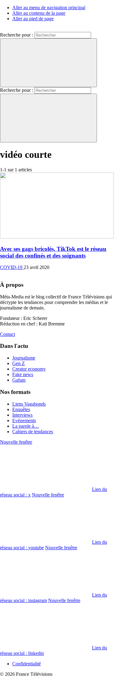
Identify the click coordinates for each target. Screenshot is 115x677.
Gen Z (18, 363)
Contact (7, 334)
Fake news (22, 374)
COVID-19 (12, 267)
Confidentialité (26, 663)
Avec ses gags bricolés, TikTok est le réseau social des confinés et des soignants (53, 252)
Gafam (18, 380)
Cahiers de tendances (32, 431)
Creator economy (29, 369)
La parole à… (25, 426)
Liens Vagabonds (29, 404)
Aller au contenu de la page (38, 13)
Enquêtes (21, 409)
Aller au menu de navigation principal (48, 7)
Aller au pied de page (33, 18)
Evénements (24, 420)
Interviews (22, 415)
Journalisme (23, 357)
